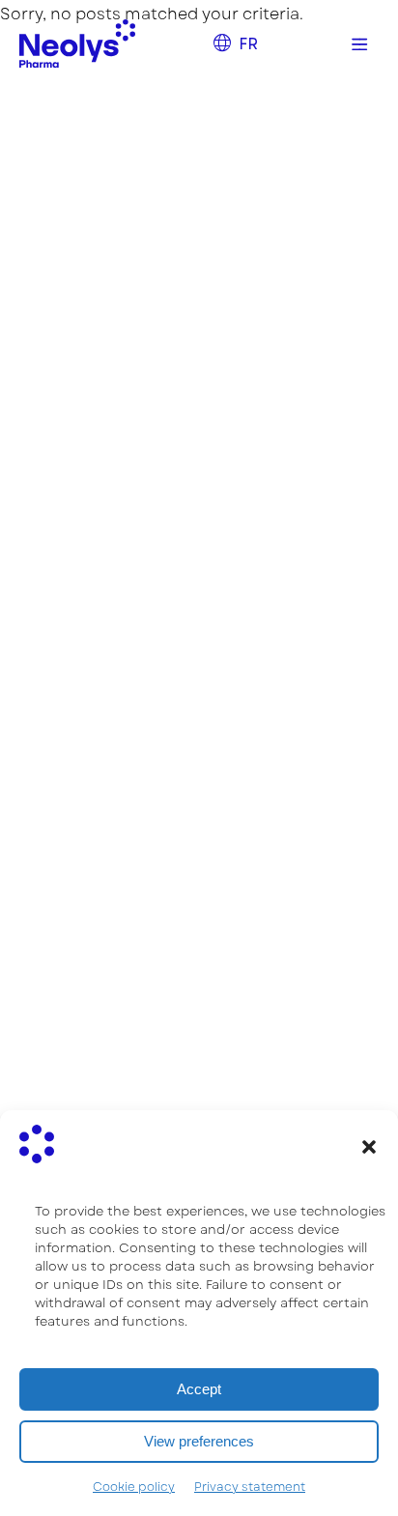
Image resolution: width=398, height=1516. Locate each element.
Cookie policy (134, 1487)
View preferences (199, 1441)
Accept (199, 1389)
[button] (369, 1147)
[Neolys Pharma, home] (77, 43)
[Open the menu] (359, 43)
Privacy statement (249, 1487)
